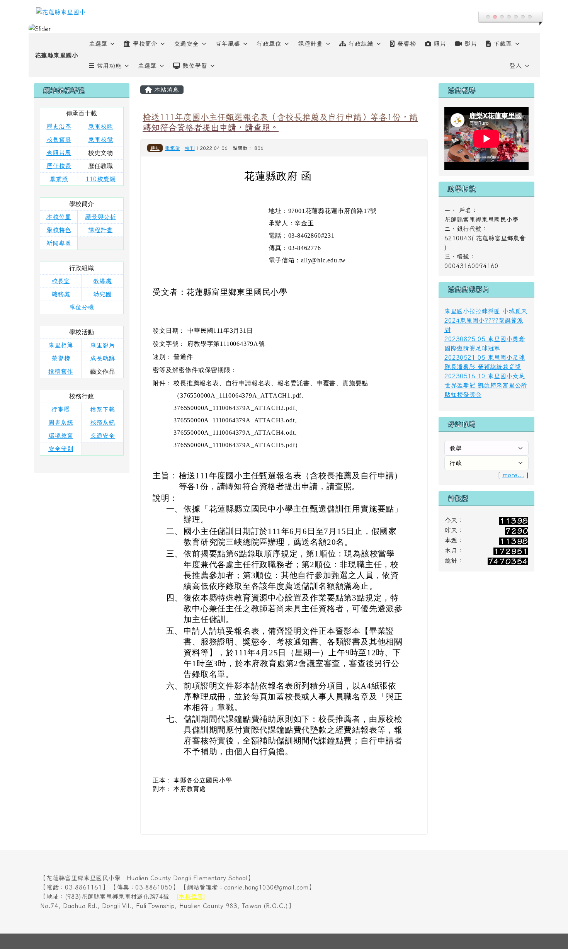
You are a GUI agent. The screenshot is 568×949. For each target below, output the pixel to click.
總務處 (60, 294)
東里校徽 (100, 139)
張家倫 (172, 148)
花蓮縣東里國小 (56, 55)
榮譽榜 (406, 44)
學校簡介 (145, 44)
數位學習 (194, 66)
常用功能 (109, 66)
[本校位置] (190, 896)
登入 (515, 66)
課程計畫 (310, 44)
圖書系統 (60, 422)
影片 (470, 44)
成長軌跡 (102, 358)
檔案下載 (102, 409)
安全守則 (60, 449)
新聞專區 (58, 243)
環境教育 (60, 435)
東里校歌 (100, 126)
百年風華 (227, 44)
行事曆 (60, 409)
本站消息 (165, 90)
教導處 (102, 281)
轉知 (155, 148)
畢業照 (58, 179)
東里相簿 (60, 345)
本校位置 (58, 217)
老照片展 (58, 153)
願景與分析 (100, 217)
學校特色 (58, 230)
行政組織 (361, 44)
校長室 (60, 281)
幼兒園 (102, 294)
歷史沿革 (58, 126)
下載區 (502, 44)
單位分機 (81, 307)
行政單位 (269, 44)
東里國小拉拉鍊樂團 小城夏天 (485, 311)
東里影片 (102, 345)
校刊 (190, 148)
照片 (440, 44)
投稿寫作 (60, 371)
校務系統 (102, 422)
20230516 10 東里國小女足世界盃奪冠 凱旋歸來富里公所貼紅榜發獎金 (485, 385)
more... (513, 475)
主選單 (98, 44)
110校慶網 (100, 179)
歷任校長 (58, 166)
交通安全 (186, 44)
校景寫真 (58, 139)
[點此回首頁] (284, 28)
